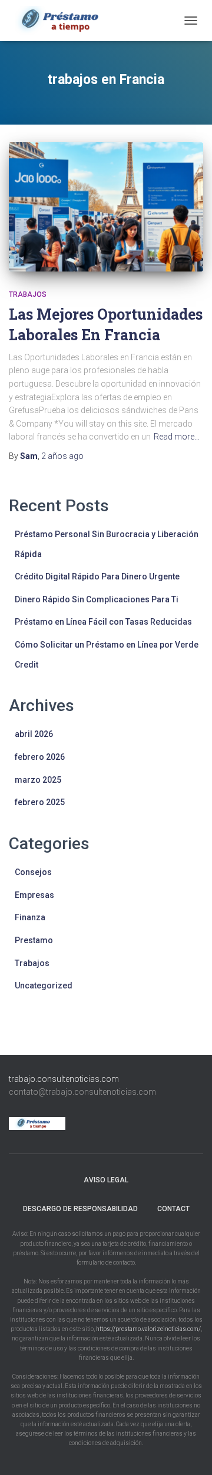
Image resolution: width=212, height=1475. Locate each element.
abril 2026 (34, 734)
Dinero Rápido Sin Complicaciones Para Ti (96, 599)
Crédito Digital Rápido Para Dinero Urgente (97, 576)
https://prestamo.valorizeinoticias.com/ (148, 1329)
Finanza (30, 917)
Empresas (34, 895)
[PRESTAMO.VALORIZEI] (71, 20)
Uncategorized (43, 985)
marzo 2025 (38, 780)
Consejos (33, 872)
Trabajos (28, 294)
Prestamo (34, 940)
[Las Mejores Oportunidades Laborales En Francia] (106, 206)
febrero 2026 (40, 757)
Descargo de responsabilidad (80, 1209)
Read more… (177, 436)
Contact (173, 1209)
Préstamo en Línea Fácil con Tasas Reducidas (103, 621)
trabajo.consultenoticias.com (64, 1079)
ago (62, 456)
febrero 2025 (40, 802)
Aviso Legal (106, 1180)
